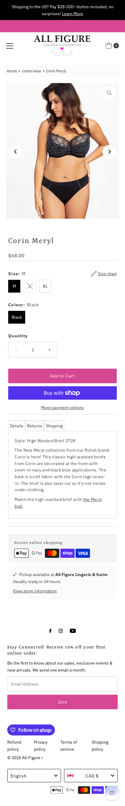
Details (16, 426)
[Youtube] (73, 630)
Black (17, 317)
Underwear (32, 71)
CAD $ (92, 776)
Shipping (54, 426)
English (19, 776)
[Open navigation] (10, 45)
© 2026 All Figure (23, 757)
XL (45, 286)
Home (12, 71)
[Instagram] (61, 630)
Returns (34, 426)
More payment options (62, 407)
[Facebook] (50, 630)
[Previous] (15, 151)
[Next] (109, 151)
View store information (35, 591)
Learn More (72, 13)
